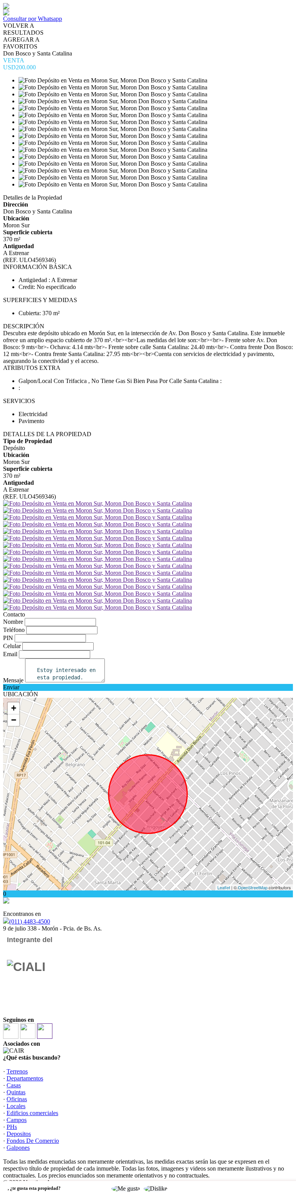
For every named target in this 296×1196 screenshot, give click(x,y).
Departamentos (25, 1078)
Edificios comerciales (32, 1113)
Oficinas (17, 1099)
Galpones (18, 1147)
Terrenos (17, 1071)
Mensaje (13, 680)
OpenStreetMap (252, 887)
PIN (8, 638)
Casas (14, 1085)
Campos (17, 1120)
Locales (16, 1106)
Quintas (16, 1092)
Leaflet (223, 887)
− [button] (13, 720)
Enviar (11, 687)
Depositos (19, 1133)
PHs (12, 1127)
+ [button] (13, 708)
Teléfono (14, 630)
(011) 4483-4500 (29, 921)
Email (10, 654)
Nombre (13, 621)
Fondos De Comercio (33, 1140)
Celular (12, 646)
